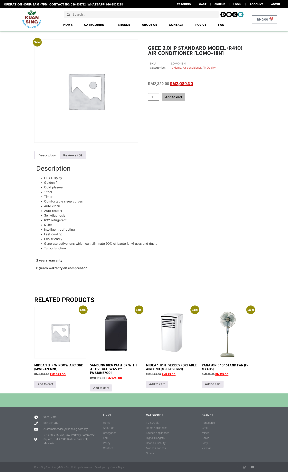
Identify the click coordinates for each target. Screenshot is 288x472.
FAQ (221, 24)
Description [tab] (47, 155)
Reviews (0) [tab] (72, 155)
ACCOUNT (256, 4)
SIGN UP (220, 4)
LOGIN (237, 4)
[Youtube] (229, 14)
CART (202, 4)
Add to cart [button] (45, 384)
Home (67, 24)
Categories (94, 24)
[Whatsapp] (235, 14)
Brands (124, 24)
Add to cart (173, 97)
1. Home (176, 67)
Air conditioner (192, 67)
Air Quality (209, 67)
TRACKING (184, 4)
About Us (149, 24)
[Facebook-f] (236, 467)
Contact (176, 24)
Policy (200, 24)
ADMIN (275, 4)
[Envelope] (241, 14)
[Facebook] (223, 14)
